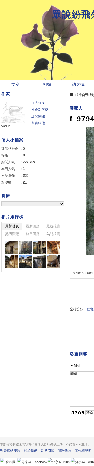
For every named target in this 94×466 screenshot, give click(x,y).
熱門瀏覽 (12, 234)
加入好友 (38, 103)
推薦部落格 (39, 109)
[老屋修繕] (11, 247)
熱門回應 (32, 234)
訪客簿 (78, 84)
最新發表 (12, 226)
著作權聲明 (83, 451)
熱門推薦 (53, 234)
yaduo (5, 126)
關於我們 (30, 451)
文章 (15, 84)
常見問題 (47, 451)
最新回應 (32, 226)
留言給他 (38, 123)
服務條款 (64, 451)
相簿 (47, 84)
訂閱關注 (38, 116)
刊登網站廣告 (10, 451)
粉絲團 (10, 462)
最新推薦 (53, 226)
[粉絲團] (2, 460)
